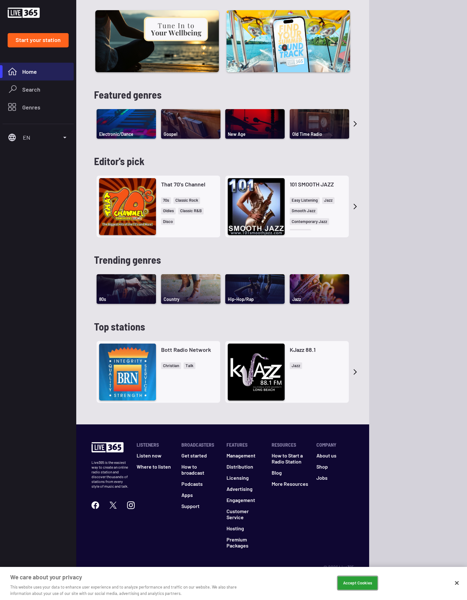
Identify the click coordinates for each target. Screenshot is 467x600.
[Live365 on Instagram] (131, 505)
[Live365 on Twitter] (113, 505)
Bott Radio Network (186, 349)
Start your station (38, 39)
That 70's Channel (183, 184)
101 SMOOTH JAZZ (312, 184)
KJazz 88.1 (302, 349)
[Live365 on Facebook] (95, 505)
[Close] (457, 583)
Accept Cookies (357, 582)
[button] (166, 200)
